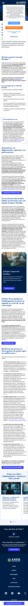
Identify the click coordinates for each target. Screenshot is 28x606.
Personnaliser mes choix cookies (14, 32)
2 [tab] (12, 521)
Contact (14, 570)
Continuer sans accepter (14, 27)
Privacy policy (14, 36)
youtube (19, 593)
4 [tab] (14, 521)
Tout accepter (14, 23)
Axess (14, 566)
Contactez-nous (9, 288)
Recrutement (14, 574)
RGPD (14, 578)
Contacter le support (14, 536)
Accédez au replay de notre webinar (12, 467)
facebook (12, 593)
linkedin (6, 593)
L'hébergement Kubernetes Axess (11, 192)
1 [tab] (10, 521)
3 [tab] (13, 521)
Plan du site (14, 582)
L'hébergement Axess (8, 343)
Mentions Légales (14, 599)
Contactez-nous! (14, 549)
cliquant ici (18, 17)
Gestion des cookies (14, 586)
